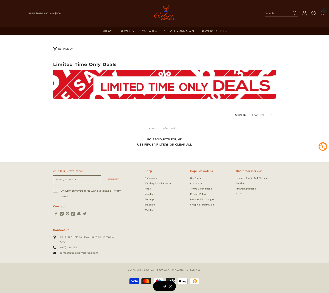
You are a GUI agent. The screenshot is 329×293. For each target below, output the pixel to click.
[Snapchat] (79, 214)
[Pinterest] (67, 214)
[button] (262, 115)
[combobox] (277, 13)
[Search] (281, 13)
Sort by (240, 114)
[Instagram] (62, 214)
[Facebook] (56, 214)
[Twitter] (84, 214)
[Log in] (304, 13)
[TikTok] (73, 214)
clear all (183, 144)
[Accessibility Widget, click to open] (323, 146)
